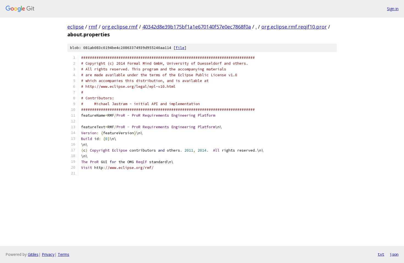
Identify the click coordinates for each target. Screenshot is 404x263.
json (394, 254)
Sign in (393, 8)
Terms (63, 254)
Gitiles (33, 254)
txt (381, 254)
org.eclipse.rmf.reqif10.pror (294, 26)
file (180, 47)
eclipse (75, 26)
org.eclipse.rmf (120, 26)
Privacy (48, 254)
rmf (92, 26)
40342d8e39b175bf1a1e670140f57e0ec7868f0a (196, 26)
